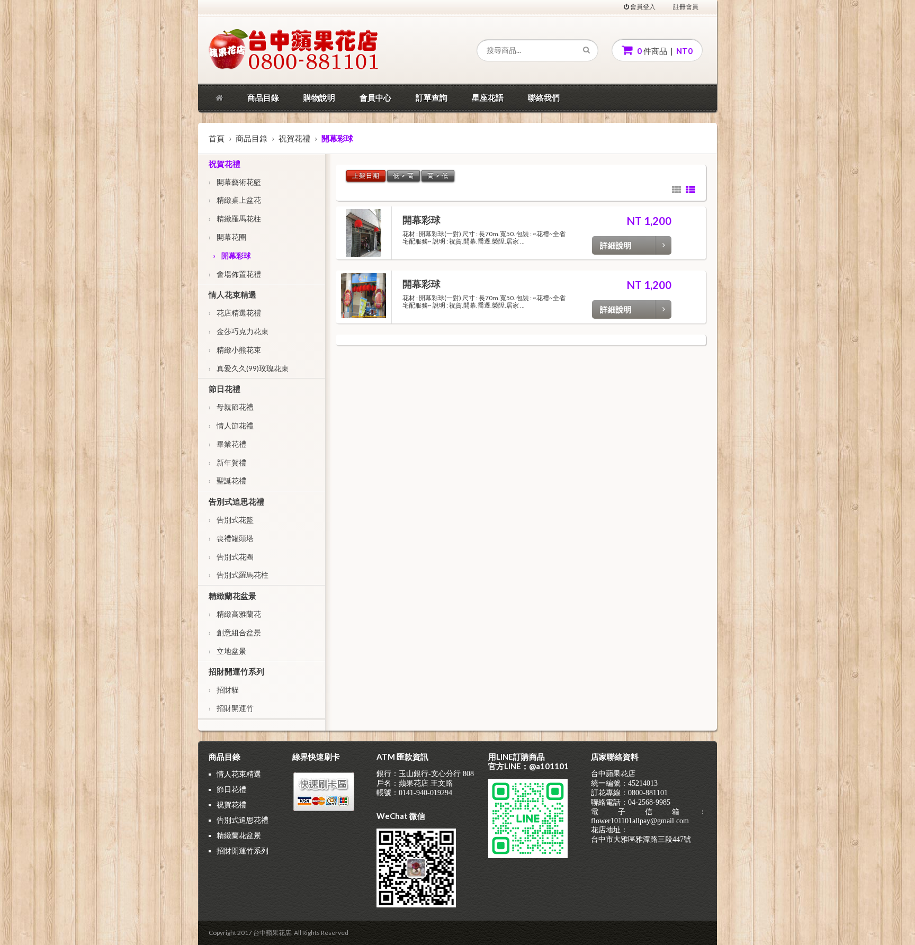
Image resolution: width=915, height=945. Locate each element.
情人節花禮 (231, 425)
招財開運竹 (231, 708)
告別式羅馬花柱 (238, 574)
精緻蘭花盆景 (232, 595)
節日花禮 (224, 388)
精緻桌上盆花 (235, 199)
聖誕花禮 (227, 480)
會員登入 (642, 7)
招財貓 (224, 689)
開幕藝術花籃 (235, 181)
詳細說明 (616, 245)
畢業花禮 (227, 443)
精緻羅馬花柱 (235, 218)
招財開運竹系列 (236, 671)
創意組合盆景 (235, 632)
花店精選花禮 (235, 312)
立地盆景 (227, 650)
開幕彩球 (232, 255)
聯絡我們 (544, 97)
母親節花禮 (231, 406)
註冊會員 (685, 7)
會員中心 (375, 97)
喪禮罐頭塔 (231, 538)
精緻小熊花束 (235, 349)
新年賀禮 (227, 462)
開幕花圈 (227, 236)
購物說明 (319, 97)
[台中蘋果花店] (258, 50)
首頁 (217, 138)
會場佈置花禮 (235, 273)
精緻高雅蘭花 (235, 613)
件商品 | (664, 51)
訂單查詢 (431, 97)
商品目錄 (263, 97)
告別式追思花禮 (236, 501)
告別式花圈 (231, 556)
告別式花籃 (231, 519)
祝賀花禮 (294, 138)
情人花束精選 (232, 294)
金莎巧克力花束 (238, 331)
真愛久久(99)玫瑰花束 (249, 368)
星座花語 (488, 97)
